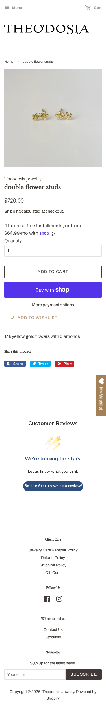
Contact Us (53, 629)
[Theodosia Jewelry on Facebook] (47, 600)
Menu (16, 8)
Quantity (13, 240)
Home (9, 62)
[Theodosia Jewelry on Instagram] (59, 600)
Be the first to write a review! (53, 486)
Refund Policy (53, 558)
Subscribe (83, 674)
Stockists (53, 637)
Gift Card (53, 573)
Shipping (12, 211)
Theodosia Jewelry (58, 692)
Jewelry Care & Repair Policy (53, 550)
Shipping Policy (53, 565)
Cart (97, 8)
